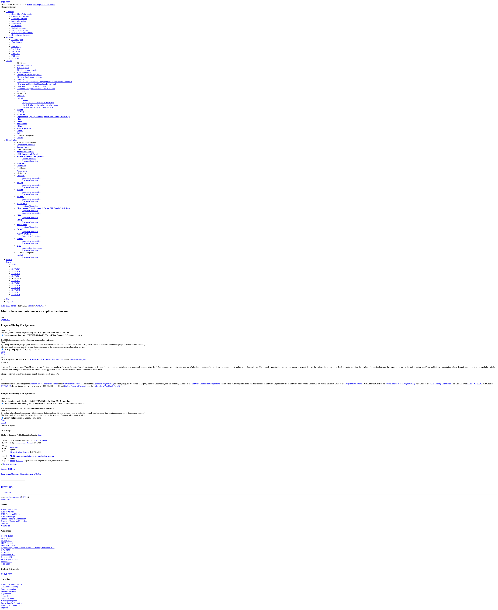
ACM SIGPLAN (474, 384)
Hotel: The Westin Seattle (21, 14)
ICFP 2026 (15, 271)
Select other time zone (76, 335)
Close (3, 354)
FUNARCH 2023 (8, 545)
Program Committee (30, 161)
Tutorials (20, 79)
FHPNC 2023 (7, 543)
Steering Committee (25, 147)
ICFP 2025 (15, 274)
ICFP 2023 (5, 306)
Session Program (8, 425)
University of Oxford (71, 384)
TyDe (34, 440)
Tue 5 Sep (15, 49)
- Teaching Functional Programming (31, 86)
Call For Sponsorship (20, 16)
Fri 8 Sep (15, 56)
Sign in (9, 299)
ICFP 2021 (15, 283)
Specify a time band (33, 349)
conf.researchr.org (13, 497)
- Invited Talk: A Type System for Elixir (38, 107)
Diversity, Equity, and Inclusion (29, 77)
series (13, 306)
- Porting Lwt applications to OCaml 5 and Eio (36, 89)
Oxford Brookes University (75, 386)
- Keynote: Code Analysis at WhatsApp (38, 103)
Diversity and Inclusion (20, 35)
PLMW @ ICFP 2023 (10, 559)
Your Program (17, 42)
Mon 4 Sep (15, 47)
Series (13, 264)
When (3, 357)
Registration (16, 23)
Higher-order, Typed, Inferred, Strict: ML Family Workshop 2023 (27, 548)
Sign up (9, 301)
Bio (2, 379)
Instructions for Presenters (22, 33)
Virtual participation (19, 30)
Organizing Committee (26, 145)
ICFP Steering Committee (440, 384)
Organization (11, 140)
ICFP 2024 (15, 276)
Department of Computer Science (44, 384)
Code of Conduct (18, 28)
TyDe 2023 (39, 306)
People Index (22, 171)
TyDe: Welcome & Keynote (51, 359)
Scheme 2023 (6, 562)
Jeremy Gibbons (16, 461)
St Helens (34, 359)
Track (3, 317)
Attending (10, 12)
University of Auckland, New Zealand (109, 386)
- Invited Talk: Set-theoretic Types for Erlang (40, 105)
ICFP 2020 (15, 285)
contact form (6, 492)
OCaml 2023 (6, 557)
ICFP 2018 (15, 290)
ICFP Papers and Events (26, 70)
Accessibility (16, 26)
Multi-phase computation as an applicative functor (32, 456)
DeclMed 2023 (7, 536)
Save (3, 352)
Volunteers (21, 91)
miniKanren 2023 (8, 555)
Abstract (4, 363)
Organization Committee (32, 248)
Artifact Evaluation (24, 65)
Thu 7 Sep (15, 54)
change (40, 435)
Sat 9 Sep (15, 58)
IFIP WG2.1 (6, 386)
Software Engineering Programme (206, 384)
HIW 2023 (5, 550)
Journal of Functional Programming (400, 384)
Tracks (9, 61)
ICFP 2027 (15, 269)
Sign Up (4, 608)
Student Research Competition (29, 75)
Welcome (14, 447)
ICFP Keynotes (23, 68)
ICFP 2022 (15, 281)
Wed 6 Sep (15, 51)
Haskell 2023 (6, 574)
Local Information (18, 21)
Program (9, 37)
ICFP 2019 (15, 288)
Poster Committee (29, 159)
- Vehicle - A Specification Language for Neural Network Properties (44, 82)
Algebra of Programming (103, 384)
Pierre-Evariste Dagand (78, 359)
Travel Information (19, 19)
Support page (5, 499)
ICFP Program (17, 40)
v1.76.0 (25, 497)
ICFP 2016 (15, 295)
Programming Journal (353, 384)
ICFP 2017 (15, 292)
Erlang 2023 (6, 538)
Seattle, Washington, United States (41, 4)
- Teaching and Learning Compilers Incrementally (37, 84)
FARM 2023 (6, 541)
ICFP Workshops (24, 72)
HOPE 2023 (6, 552)
